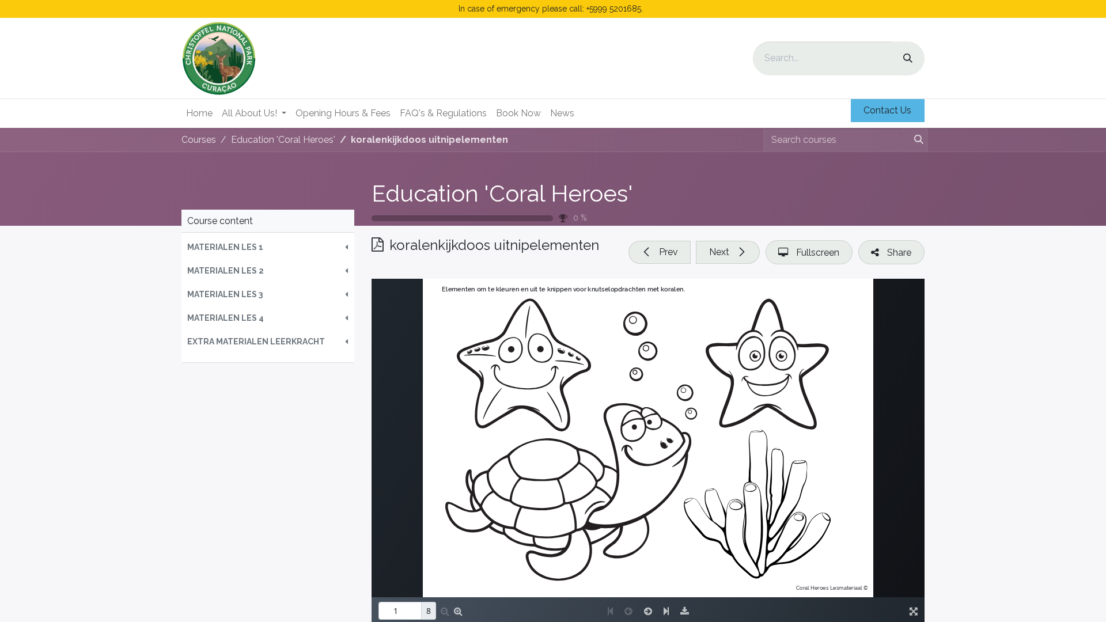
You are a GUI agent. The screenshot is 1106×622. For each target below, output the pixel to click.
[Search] (908, 58)
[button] (267, 247)
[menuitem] (199, 113)
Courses (198, 139)
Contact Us (887, 110)
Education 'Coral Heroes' (502, 193)
